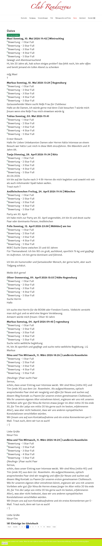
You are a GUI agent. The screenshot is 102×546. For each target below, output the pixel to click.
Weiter (49, 527)
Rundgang (32, 18)
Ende (54, 527)
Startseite (24, 18)
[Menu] (94, 18)
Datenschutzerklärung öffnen (80, 542)
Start (9, 527)
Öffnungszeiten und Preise (63, 18)
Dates (75, 18)
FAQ (51, 18)
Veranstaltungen (43, 18)
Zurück (15, 527)
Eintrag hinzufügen (13, 35)
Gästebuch (82, 18)
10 (44, 527)
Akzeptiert (5, 543)
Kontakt (90, 18)
